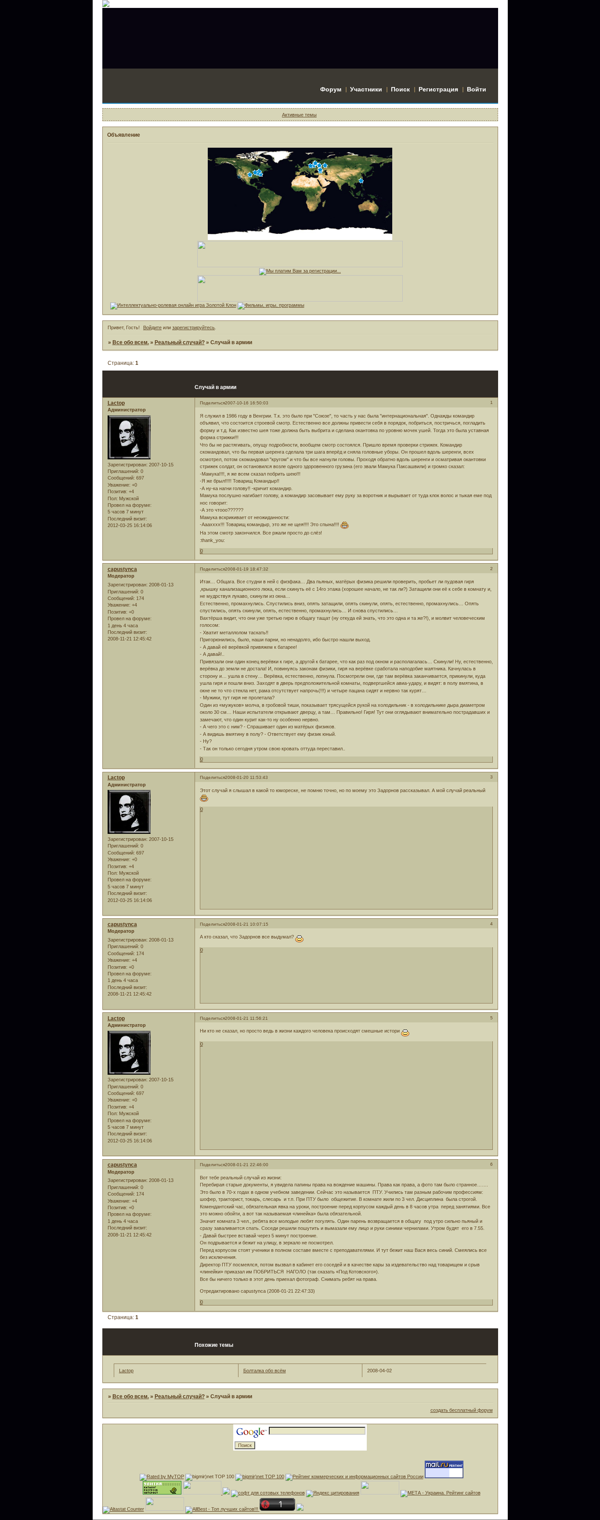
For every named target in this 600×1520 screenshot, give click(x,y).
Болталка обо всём (264, 1370)
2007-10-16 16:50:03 (246, 402)
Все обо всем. (130, 342)
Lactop (116, 403)
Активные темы (299, 114)
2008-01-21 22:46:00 (246, 1164)
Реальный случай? (180, 342)
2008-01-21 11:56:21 (246, 1018)
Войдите (152, 327)
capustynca (122, 569)
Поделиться (212, 402)
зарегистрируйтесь (193, 327)
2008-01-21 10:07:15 (246, 924)
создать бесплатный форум (461, 1410)
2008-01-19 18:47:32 (246, 569)
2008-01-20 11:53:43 (246, 777)
